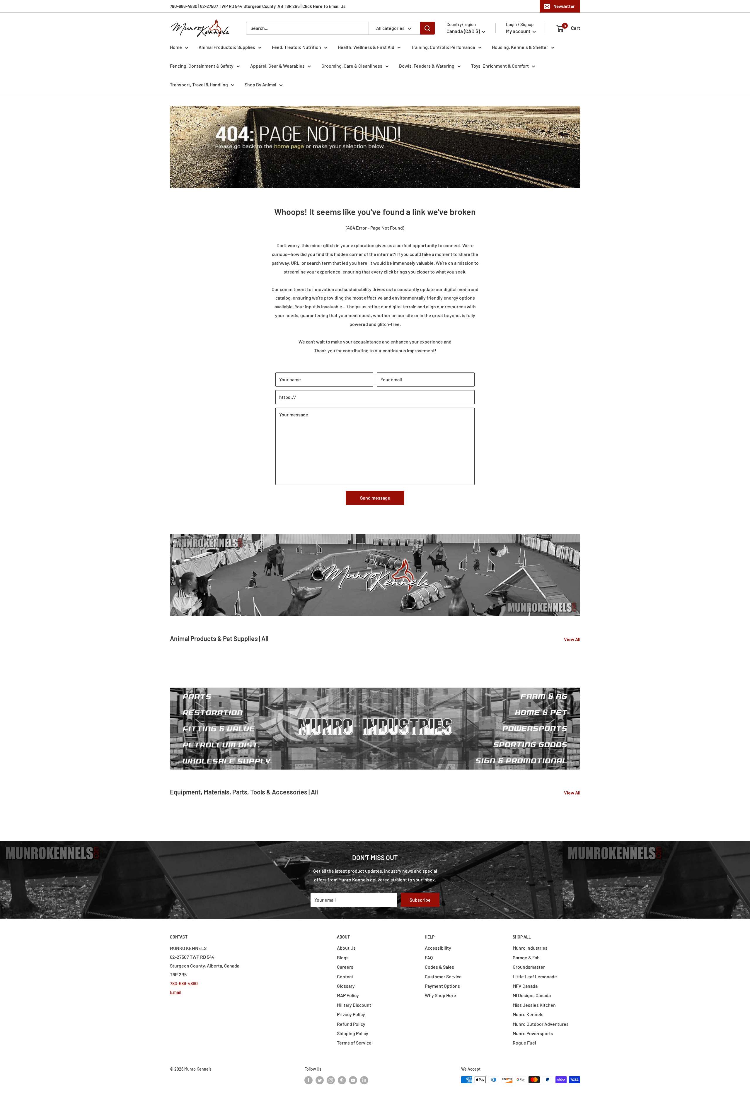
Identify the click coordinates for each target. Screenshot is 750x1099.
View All (572, 639)
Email (175, 992)
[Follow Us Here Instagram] (331, 1080)
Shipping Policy (352, 1033)
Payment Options (442, 986)
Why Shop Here (440, 995)
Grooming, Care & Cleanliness (351, 66)
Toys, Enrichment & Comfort (500, 66)
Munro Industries (530, 948)
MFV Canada (525, 986)
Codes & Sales (439, 967)
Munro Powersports (533, 1033)
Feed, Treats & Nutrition (296, 47)
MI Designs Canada (532, 995)
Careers (345, 967)
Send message (375, 497)
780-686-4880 (184, 983)
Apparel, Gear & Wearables (277, 66)
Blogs (343, 957)
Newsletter (564, 6)
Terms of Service (354, 1042)
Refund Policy (351, 1024)
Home (176, 47)
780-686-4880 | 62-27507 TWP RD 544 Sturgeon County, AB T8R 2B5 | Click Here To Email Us (257, 6)
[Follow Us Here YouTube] (353, 1080)
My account (518, 31)
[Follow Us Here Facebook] (308, 1080)
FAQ (429, 957)
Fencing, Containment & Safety (201, 66)
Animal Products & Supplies (227, 47)
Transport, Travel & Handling (199, 84)
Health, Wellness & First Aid (366, 47)
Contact (345, 976)
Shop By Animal (260, 84)
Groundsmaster (529, 967)
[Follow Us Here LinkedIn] (364, 1080)
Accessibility (438, 948)
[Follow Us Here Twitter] (320, 1080)
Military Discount (354, 1005)
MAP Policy (348, 995)
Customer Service (443, 976)
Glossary (346, 986)
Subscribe (420, 900)
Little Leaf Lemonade (535, 976)
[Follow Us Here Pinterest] (342, 1080)
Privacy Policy (351, 1014)
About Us (346, 948)
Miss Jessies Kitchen (534, 1005)
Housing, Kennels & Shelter (520, 47)
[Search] (427, 28)
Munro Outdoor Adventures (541, 1024)
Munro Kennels (528, 1014)
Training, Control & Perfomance (443, 47)
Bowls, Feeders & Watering (426, 66)
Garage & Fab (526, 957)
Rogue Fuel (524, 1042)
